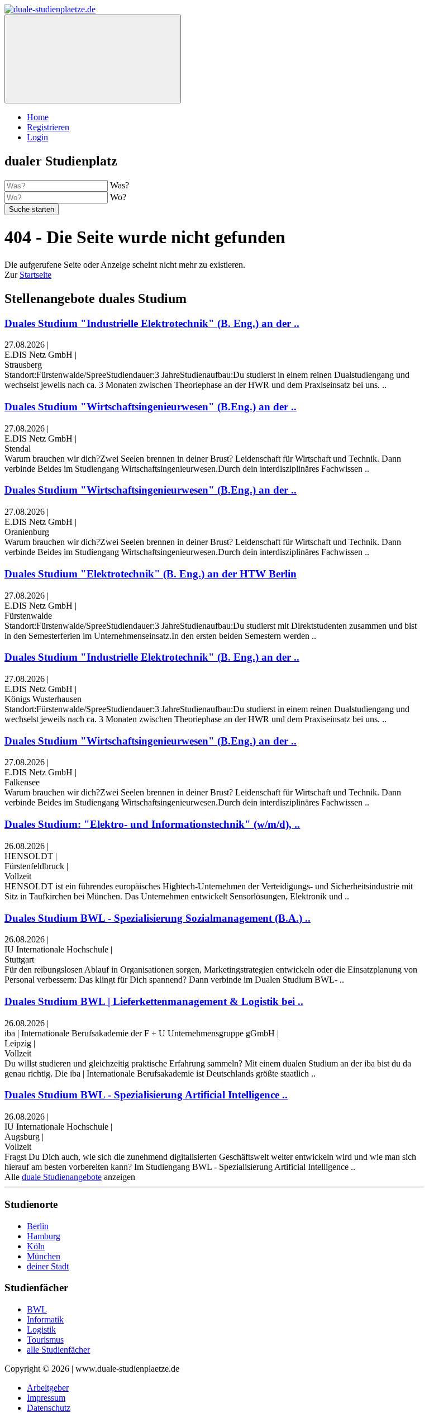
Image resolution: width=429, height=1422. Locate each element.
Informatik (45, 1319)
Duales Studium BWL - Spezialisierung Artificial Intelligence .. (146, 1095)
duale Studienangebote (62, 1177)
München (43, 1256)
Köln (36, 1246)
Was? (119, 185)
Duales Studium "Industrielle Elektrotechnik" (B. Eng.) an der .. (151, 323)
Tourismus (45, 1339)
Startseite (35, 274)
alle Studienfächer (58, 1349)
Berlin (38, 1226)
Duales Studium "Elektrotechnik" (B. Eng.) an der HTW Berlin (150, 574)
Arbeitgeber (48, 1387)
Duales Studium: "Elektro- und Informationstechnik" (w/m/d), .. (152, 824)
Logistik (41, 1329)
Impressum (46, 1397)
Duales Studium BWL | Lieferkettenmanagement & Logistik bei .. (153, 1001)
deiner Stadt (48, 1266)
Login (37, 137)
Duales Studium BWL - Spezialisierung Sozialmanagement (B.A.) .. (157, 918)
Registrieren (48, 127)
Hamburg (43, 1236)
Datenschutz (48, 1407)
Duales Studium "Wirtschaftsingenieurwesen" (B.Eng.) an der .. (150, 407)
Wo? (118, 197)
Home (38, 117)
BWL (37, 1309)
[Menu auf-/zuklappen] (92, 59)
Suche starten (31, 209)
